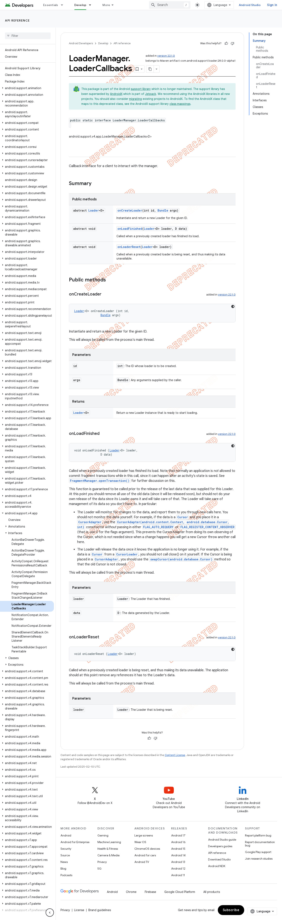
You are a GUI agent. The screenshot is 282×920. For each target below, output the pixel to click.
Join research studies (259, 858)
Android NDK (216, 866)
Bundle (163, 210)
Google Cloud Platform (179, 892)
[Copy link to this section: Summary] (95, 183)
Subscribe (231, 910)
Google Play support (258, 852)
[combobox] (169, 5)
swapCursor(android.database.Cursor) (181, 559)
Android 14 (178, 855)
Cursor (182, 517)
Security (65, 849)
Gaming (102, 835)
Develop (80, 5)
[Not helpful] (232, 43)
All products (211, 892)
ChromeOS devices (147, 849)
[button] (27, 88)
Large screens (143, 835)
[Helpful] (226, 43)
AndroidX (116, 94)
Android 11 (178, 875)
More (106, 5)
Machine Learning (109, 842)
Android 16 (178, 842)
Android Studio (250, 5)
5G (99, 868)
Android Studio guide (222, 839)
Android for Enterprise (74, 842)
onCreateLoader (129, 210)
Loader (93, 210)
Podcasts (66, 875)
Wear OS (140, 842)
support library (141, 89)
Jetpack (150, 94)
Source (65, 855)
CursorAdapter (89, 522)
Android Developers (81, 43)
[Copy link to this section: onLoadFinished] (104, 433)
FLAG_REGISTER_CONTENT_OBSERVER (207, 527)
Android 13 (178, 862)
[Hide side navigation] (50, 912)
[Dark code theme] (232, 306)
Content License (175, 755)
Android (65, 835)
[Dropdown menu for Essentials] (63, 5)
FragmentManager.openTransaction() (99, 481)
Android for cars (145, 855)
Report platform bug (258, 835)
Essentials (50, 5)
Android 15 (178, 849)
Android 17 (178, 835)
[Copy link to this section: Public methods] (110, 280)
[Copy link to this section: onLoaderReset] (103, 637)
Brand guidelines (99, 910)
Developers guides (220, 846)
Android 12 (178, 868)
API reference (17, 20)
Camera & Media (108, 855)
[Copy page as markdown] (150, 69)
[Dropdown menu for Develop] (91, 5)
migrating (135, 99)
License (79, 910)
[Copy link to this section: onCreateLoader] (105, 294)
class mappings (179, 104)
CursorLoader (126, 554)
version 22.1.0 (166, 55)
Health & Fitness (107, 849)
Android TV (141, 862)
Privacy (102, 862)
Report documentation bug (260, 843)
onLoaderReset (128, 247)
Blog (63, 868)
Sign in (272, 5)
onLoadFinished (129, 229)
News (64, 862)
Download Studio (219, 859)
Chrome (131, 892)
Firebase (150, 892)
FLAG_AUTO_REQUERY (158, 527)
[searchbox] (28, 35)
